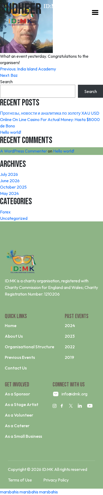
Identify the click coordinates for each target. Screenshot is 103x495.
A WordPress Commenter (23, 151)
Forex (5, 212)
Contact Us (16, 368)
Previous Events (20, 357)
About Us (14, 336)
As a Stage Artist (21, 404)
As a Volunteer (19, 415)
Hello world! (10, 132)
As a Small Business (23, 436)
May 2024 (9, 193)
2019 (69, 357)
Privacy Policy (56, 480)
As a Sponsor (17, 393)
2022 (70, 346)
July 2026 (9, 174)
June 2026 (10, 180)
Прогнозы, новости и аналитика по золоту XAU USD (49, 113)
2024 (70, 325)
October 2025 (13, 187)
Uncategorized (13, 218)
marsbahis (9, 491)
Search (6, 81)
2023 (70, 336)
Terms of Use (20, 480)
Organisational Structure (29, 346)
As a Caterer (17, 425)
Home (10, 325)
